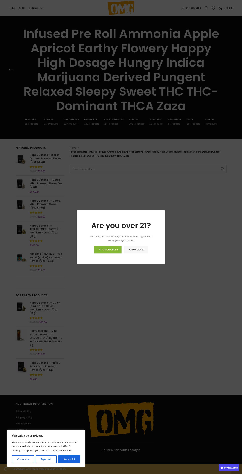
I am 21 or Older (108, 249)
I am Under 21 (136, 249)
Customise (23, 459)
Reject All (46, 459)
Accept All (69, 459)
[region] (46, 448)
